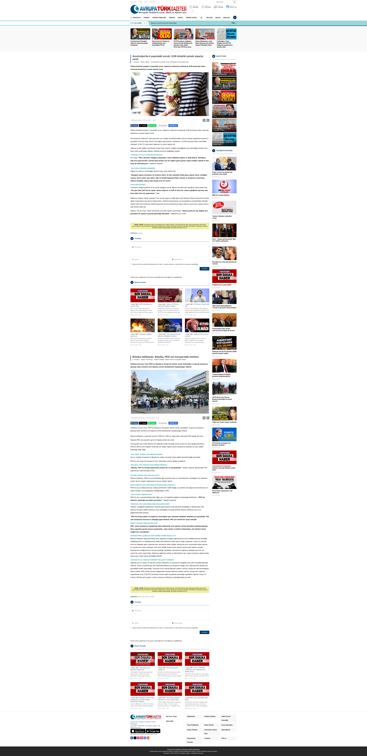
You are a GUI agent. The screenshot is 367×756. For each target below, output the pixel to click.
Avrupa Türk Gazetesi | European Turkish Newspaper (183, 749)
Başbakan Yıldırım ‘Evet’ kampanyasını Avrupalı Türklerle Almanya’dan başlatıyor (142, 699)
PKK (147, 596)
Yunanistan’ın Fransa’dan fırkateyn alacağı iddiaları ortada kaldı (223, 468)
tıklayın (185, 227)
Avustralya (140, 233)
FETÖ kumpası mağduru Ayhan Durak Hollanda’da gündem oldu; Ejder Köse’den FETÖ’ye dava (183, 44)
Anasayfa (136, 62)
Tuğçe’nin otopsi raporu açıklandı (224, 422)
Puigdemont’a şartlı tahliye (221, 285)
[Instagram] (138, 738)
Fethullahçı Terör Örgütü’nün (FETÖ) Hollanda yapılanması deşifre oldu (225, 44)
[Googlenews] (144, 738)
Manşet (147, 62)
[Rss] (148, 738)
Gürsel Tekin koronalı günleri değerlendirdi (164, 23)
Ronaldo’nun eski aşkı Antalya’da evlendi (224, 263)
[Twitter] (135, 738)
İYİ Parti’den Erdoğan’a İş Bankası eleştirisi (221, 444)
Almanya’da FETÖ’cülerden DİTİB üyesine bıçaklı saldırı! (224, 352)
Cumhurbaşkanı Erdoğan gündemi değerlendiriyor (221, 375)
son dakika (151, 596)
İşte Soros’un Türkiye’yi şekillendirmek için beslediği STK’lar (160, 43)
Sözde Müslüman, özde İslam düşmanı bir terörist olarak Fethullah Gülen (204, 43)
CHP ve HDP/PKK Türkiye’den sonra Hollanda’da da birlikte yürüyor (195, 669)
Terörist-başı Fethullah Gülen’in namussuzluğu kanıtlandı (139, 43)
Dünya (143, 62)
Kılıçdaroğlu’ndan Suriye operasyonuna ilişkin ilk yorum (223, 329)
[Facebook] (131, 738)
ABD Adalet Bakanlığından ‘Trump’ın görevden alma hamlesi (224, 307)
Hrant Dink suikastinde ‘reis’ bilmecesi (222, 492)
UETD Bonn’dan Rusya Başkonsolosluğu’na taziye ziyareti (222, 399)
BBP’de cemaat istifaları (220, 195)
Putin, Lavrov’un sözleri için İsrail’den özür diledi (222, 173)
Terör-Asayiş (149, 359)
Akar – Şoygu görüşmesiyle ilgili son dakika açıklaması (224, 240)
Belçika (139, 596)
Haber (143, 596)
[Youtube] (141, 738)
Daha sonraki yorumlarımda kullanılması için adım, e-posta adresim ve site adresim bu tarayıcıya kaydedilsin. (166, 264)
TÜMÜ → (234, 23)
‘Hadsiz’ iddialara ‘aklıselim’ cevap (222, 217)
